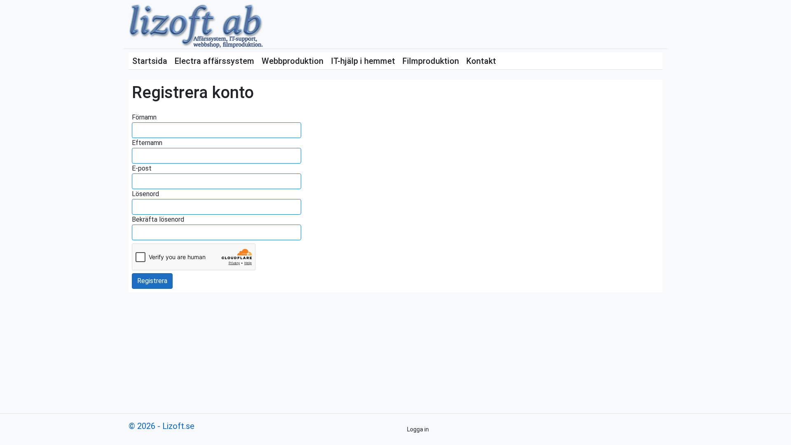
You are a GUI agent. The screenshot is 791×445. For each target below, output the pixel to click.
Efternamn (147, 143)
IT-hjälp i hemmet (363, 61)
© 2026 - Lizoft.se (161, 426)
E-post (142, 168)
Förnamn (144, 117)
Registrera (152, 281)
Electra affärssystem (214, 61)
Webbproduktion (292, 61)
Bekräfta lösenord (158, 219)
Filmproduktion (431, 61)
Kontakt (481, 61)
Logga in (418, 429)
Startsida (149, 61)
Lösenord (145, 194)
